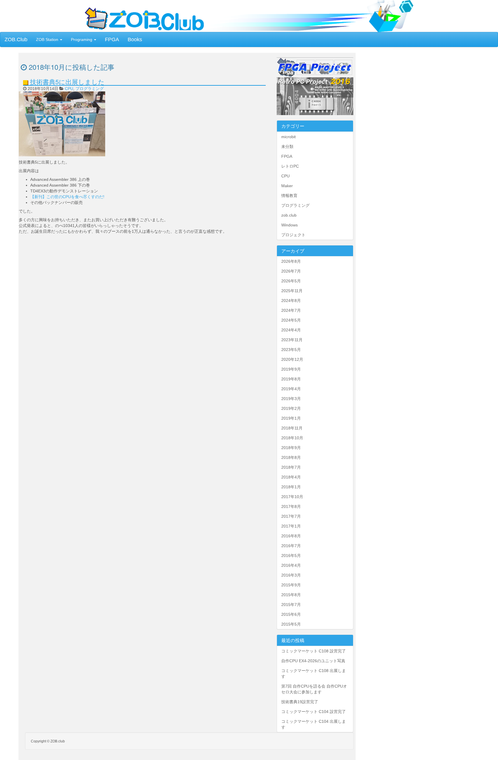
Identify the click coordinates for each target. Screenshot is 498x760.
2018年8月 (291, 457)
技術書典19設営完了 (299, 701)
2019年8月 (291, 379)
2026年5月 (291, 281)
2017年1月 (291, 526)
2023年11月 (292, 339)
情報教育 (289, 195)
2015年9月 (291, 585)
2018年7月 (291, 467)
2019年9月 (291, 369)
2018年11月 (292, 428)
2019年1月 (291, 418)
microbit (288, 136)
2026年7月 (291, 271)
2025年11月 (292, 290)
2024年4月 (291, 330)
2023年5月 (291, 349)
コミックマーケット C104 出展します (313, 724)
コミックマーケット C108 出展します (313, 673)
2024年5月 (291, 320)
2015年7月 (291, 604)
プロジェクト (293, 234)
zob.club (289, 215)
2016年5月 (291, 555)
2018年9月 (291, 447)
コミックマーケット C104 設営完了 (313, 711)
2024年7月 (291, 310)
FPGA (112, 39)
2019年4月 (291, 388)
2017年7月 (291, 516)
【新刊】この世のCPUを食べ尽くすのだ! (67, 196)
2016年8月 (291, 536)
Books (135, 39)
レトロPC (290, 166)
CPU (69, 88)
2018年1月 (291, 487)
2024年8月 (291, 300)
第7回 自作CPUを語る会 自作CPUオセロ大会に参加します (314, 689)
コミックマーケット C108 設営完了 (313, 651)
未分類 (287, 146)
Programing (82, 39)
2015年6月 (291, 614)
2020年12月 (292, 359)
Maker (287, 185)
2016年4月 (291, 565)
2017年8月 (291, 506)
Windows (289, 225)
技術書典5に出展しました (67, 81)
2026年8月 (291, 261)
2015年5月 (291, 624)
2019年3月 (291, 398)
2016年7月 (291, 545)
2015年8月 (291, 594)
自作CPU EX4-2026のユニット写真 (313, 660)
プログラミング (90, 88)
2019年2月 (291, 408)
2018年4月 (291, 477)
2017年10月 (292, 496)
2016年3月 (291, 575)
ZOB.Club (16, 39)
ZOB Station (47, 39)
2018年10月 (292, 438)
